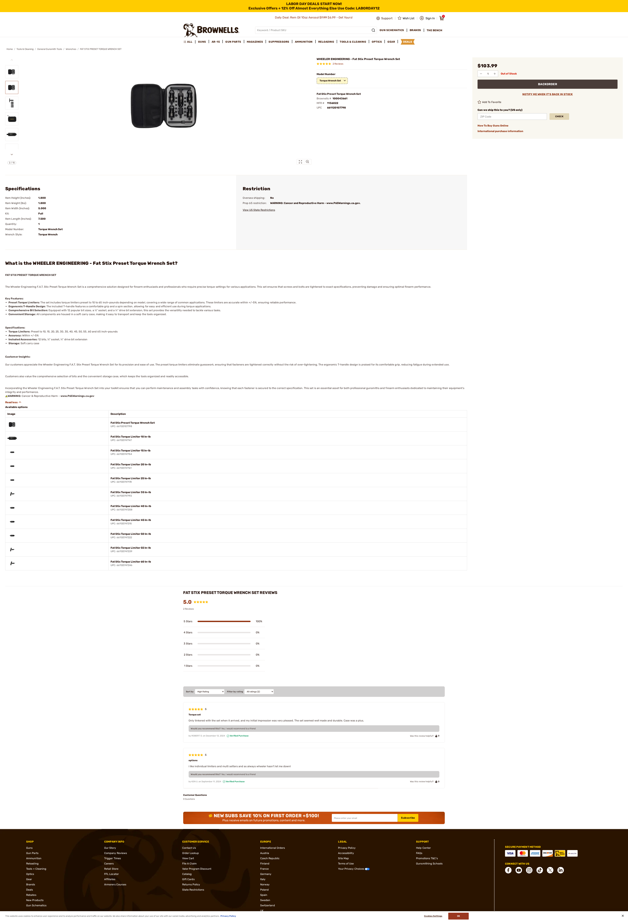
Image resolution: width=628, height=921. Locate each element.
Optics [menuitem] (377, 41)
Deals (29, 889)
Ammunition (33, 858)
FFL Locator (111, 874)
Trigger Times (112, 858)
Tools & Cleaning (25, 49)
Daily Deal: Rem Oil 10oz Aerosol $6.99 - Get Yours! (314, 17)
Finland (265, 863)
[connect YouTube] (518, 870)
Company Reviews (115, 853)
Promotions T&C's (427, 858)
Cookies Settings (433, 916)
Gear (29, 879)
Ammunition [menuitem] (304, 41)
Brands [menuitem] (415, 30)
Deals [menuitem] (407, 41)
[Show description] (13, 402)
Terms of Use (346, 863)
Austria (264, 853)
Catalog (187, 874)
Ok (458, 916)
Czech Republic (269, 858)
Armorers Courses (115, 884)
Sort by (190, 691)
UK (262, 910)
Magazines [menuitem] (255, 41)
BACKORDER (547, 84)
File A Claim (189, 863)
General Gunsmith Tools (49, 49)
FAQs (419, 853)
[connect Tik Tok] (539, 870)
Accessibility (346, 853)
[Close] (622, 915)
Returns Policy (191, 884)
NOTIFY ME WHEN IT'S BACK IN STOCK (547, 94)
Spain (263, 894)
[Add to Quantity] (494, 74)
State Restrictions (193, 889)
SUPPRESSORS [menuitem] (279, 41)
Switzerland (267, 905)
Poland (264, 889)
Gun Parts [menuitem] (233, 41)
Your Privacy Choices (351, 868)
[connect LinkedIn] (560, 870)
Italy (263, 879)
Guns (29, 847)
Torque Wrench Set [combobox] (330, 80)
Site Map (343, 858)
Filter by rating (235, 691)
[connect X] (550, 870)
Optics (30, 874)
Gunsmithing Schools (429, 863)
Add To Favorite (491, 102)
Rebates (31, 894)
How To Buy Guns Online (493, 125)
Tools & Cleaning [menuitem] (353, 41)
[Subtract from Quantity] (481, 74)
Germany (265, 874)
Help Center (423, 847)
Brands (30, 884)
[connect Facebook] (508, 870)
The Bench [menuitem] (434, 30)
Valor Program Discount (196, 868)
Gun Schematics (36, 905)
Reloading (32, 863)
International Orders (272, 847)
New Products (35, 900)
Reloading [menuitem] (326, 41)
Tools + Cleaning (36, 868)
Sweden (265, 900)
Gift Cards (188, 879)
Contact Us (189, 847)
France (264, 868)
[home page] (211, 30)
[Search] (373, 30)
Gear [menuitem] (391, 41)
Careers (109, 863)
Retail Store (111, 868)
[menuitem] (189, 42)
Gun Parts (32, 853)
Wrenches (71, 49)
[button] (427, 18)
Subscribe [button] (408, 817)
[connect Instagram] (529, 870)
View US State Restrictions (259, 209)
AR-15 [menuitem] (216, 41)
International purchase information (500, 131)
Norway (265, 884)
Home (10, 49)
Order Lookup (190, 853)
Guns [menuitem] (202, 41)
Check (559, 116)
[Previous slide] (11, 60)
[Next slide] (11, 154)
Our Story (110, 847)
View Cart (188, 858)
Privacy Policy (346, 847)
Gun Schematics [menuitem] (392, 30)
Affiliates (109, 879)
